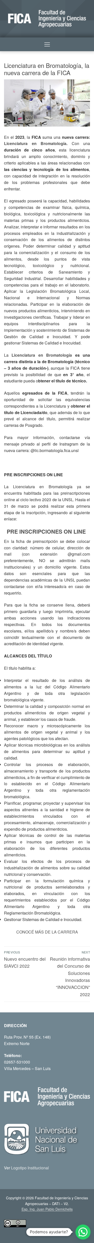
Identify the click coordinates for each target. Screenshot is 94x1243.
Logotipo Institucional (30, 1168)
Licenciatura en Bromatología (35, 143)
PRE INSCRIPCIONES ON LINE (47, 531)
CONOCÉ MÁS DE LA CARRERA (47, 932)
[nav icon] (47, 44)
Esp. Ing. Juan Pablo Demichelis (47, 1209)
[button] (82, 1232)
